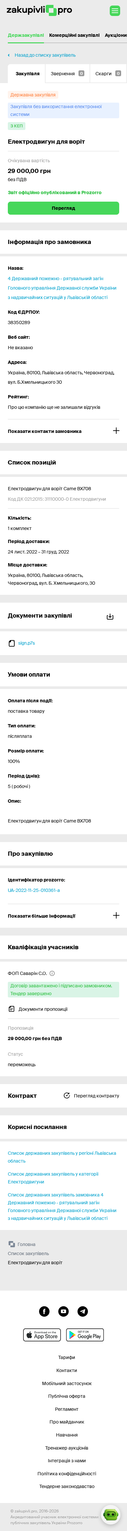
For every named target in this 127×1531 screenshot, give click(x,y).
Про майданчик (66, 1422)
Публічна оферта (66, 1396)
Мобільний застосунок (67, 1383)
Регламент (66, 1409)
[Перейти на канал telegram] (83, 1311)
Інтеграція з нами (67, 1461)
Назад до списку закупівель (45, 55)
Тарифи (66, 1357)
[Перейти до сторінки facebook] (44, 1311)
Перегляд (63, 208)
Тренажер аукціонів (66, 1448)
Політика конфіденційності (66, 1474)
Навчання (67, 1435)
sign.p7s (26, 643)
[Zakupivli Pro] (39, 10)
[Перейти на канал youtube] (63, 1311)
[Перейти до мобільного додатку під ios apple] (42, 1334)
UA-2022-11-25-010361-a (34, 890)
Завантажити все (111, 615)
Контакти (66, 1370)
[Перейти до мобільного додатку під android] (85, 1334)
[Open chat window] (110, 1514)
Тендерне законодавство (66, 1486)
